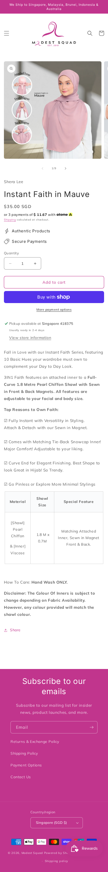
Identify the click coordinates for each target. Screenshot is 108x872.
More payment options (54, 309)
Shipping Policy (24, 753)
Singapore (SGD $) (51, 822)
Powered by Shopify (59, 853)
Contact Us (20, 777)
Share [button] (15, 630)
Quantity (11, 253)
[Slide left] (42, 168)
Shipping (10, 219)
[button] (6, 33)
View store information (30, 337)
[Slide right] (65, 168)
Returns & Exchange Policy (34, 741)
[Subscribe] (91, 727)
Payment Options (26, 765)
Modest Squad (32, 853)
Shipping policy (56, 861)
